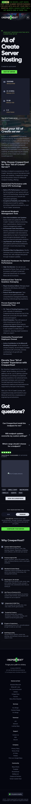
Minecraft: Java (15, 687)
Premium (22, 514)
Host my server (9, 72)
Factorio (15, 696)
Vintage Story (15, 694)
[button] (28, 17)
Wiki (15, 737)
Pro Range (15, 712)
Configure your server (15, 529)
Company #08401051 (15, 668)
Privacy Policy (15, 748)
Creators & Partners (15, 776)
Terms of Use (15, 751)
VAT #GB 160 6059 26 (11, 670)
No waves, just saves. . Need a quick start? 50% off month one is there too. (15, 6)
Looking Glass (15, 726)
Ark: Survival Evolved (16, 689)
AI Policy (15, 753)
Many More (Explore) (15, 699)
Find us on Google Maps (15, 758)
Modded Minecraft (15, 684)
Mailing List (15, 774)
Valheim (15, 691)
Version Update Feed (15, 778)
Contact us (15, 735)
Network (15, 723)
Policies (15, 755)
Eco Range (15, 707)
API (16, 721)
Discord (15, 739)
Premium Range (15, 710)
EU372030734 (21, 670)
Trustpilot (15, 769)
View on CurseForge (15, 498)
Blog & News (15, 767)
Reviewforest (15, 771)
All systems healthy (16, 794)
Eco (8, 514)
